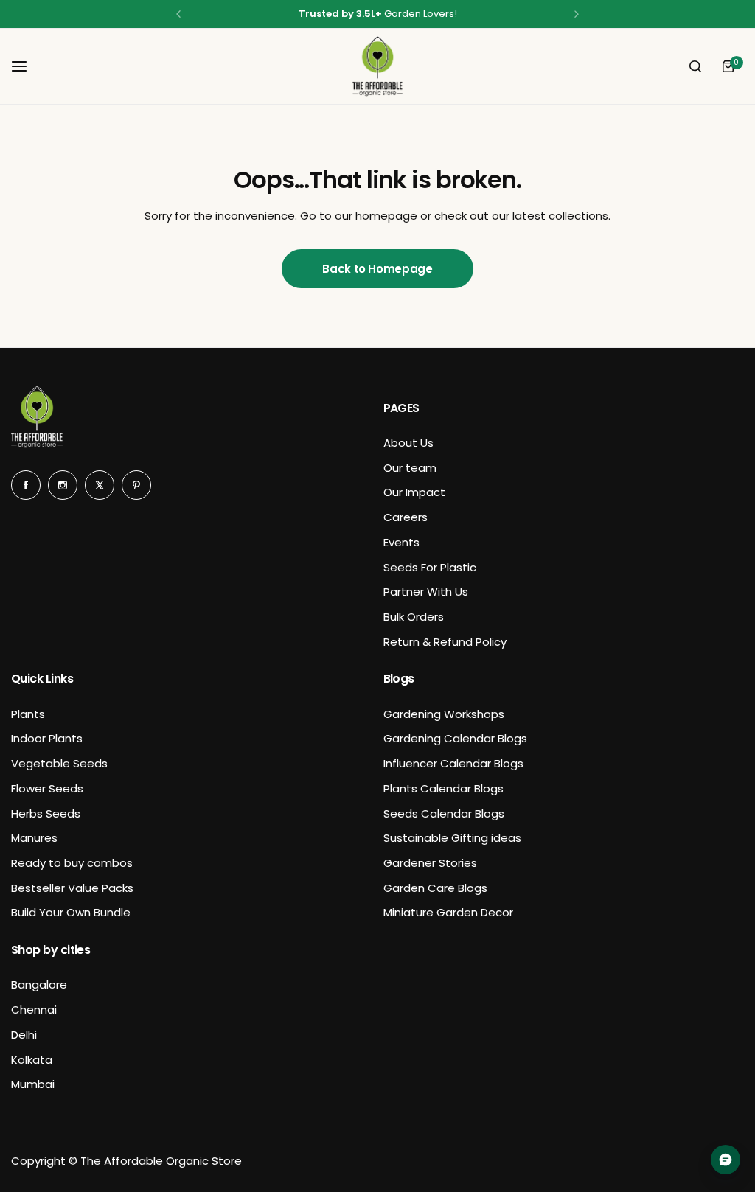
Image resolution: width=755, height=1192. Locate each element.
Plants (28, 714)
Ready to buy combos (72, 863)
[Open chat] (725, 1159)
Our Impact (414, 492)
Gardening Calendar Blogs (455, 738)
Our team (409, 467)
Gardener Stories (430, 863)
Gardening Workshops (443, 714)
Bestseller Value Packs (72, 888)
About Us (408, 442)
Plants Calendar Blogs (443, 788)
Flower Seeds (47, 788)
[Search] (695, 66)
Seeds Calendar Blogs (443, 813)
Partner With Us (425, 591)
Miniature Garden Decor (448, 912)
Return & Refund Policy (445, 641)
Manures (34, 838)
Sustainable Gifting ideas (452, 838)
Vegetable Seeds (59, 763)
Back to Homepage (377, 268)
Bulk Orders (413, 616)
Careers (405, 517)
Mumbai (33, 1084)
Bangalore (39, 984)
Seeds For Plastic (429, 567)
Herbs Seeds (45, 813)
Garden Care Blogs (435, 888)
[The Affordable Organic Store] (377, 66)
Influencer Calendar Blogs (453, 763)
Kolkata (31, 1059)
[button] (178, 14)
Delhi (24, 1034)
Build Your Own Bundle (71, 912)
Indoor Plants (47, 738)
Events (401, 542)
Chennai (34, 1009)
